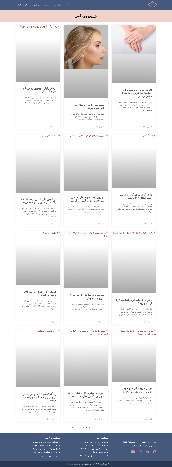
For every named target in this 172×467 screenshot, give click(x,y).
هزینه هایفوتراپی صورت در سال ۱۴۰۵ (94, 449)
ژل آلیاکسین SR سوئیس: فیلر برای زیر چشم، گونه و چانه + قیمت (39, 397)
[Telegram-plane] (147, 451)
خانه (67, 5)
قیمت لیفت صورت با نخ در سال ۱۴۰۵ (94, 456)
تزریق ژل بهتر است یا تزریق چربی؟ (46, 449)
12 (73, 428)
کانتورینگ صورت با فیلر (51, 456)
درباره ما (35, 5)
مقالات (58, 5)
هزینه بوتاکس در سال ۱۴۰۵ (98, 452)
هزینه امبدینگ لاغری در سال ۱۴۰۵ (95, 445)
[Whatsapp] (140, 451)
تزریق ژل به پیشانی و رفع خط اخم (47, 452)
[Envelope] (133, 451)
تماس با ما (22, 5)
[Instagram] (155, 451)
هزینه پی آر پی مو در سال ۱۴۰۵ (96, 442)
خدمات (47, 5)
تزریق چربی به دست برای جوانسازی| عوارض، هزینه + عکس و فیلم (137, 92)
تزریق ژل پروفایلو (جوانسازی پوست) (46, 445)
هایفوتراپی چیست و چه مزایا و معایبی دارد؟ (44, 442)
